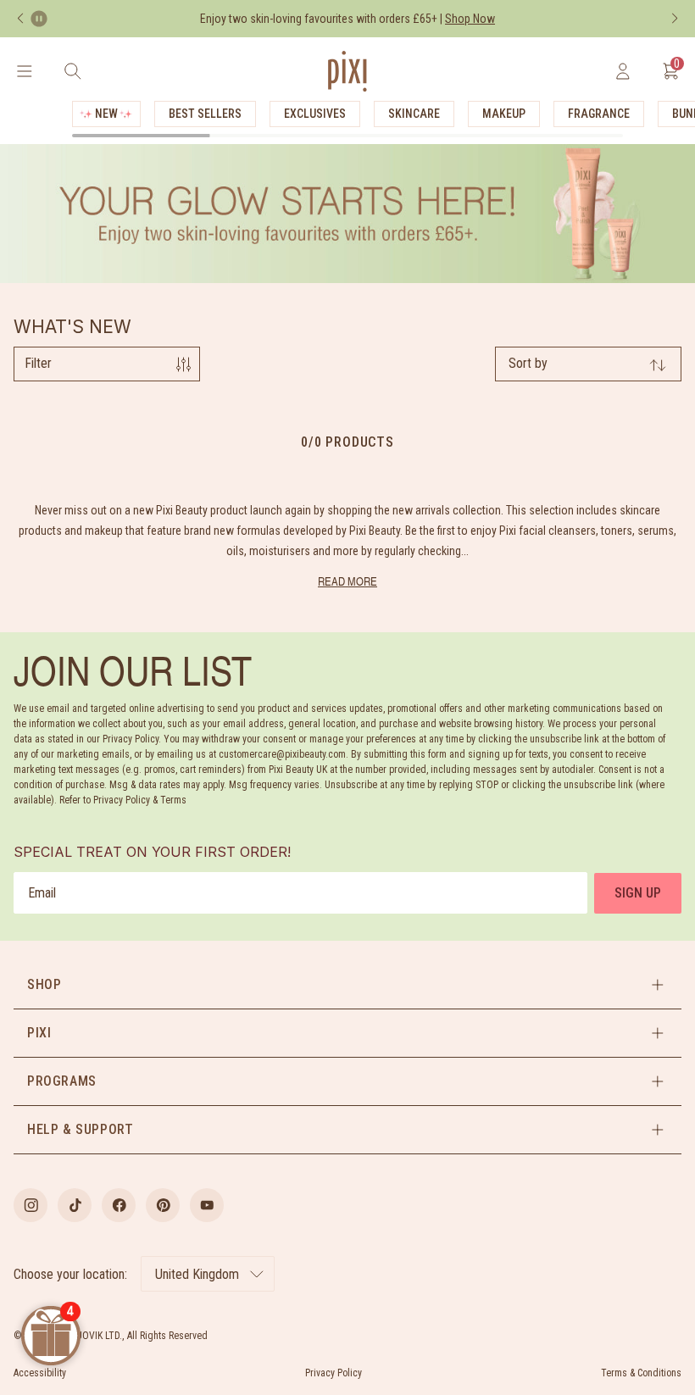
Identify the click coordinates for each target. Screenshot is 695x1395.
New (106, 113)
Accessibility (40, 1373)
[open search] (72, 71)
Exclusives (315, 113)
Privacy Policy (333, 1373)
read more (347, 581)
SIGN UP (637, 893)
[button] (347, 985)
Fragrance (599, 113)
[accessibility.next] (675, 19)
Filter (38, 363)
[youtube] (207, 1205)
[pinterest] (163, 1205)
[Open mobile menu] (24, 71)
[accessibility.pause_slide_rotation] (39, 18)
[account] (622, 71)
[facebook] (119, 1205)
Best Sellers (205, 113)
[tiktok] (75, 1205)
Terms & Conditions (641, 1373)
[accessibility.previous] (20, 19)
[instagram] (30, 1205)
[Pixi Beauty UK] (347, 71)
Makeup (503, 113)
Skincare (414, 113)
